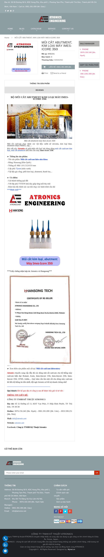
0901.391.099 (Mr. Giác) (22, 508)
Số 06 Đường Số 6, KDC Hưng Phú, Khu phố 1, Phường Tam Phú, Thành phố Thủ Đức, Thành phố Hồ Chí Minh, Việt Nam (27, 493)
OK (97, 473)
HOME (10, 29)
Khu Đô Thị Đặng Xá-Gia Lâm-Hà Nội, (27, 499)
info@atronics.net (19, 511)
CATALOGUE (36, 29)
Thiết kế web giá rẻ (52, 552)
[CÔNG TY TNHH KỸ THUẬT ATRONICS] (14, 462)
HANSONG (58, 60)
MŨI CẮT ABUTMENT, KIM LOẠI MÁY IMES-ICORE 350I (37, 38)
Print (46, 73)
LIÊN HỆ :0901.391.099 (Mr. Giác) (60, 67)
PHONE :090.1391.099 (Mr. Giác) (87, 74)
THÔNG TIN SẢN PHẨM (40, 83)
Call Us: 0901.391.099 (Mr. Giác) (32, 6)
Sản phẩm (60, 499)
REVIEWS (40, 90)
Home (6, 38)
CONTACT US (67, 29)
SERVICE (52, 29)
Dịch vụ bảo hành (63, 502)
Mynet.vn (71, 549)
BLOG (21, 29)
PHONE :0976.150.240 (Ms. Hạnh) (88, 52)
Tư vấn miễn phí (63, 490)
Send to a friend (59, 73)
